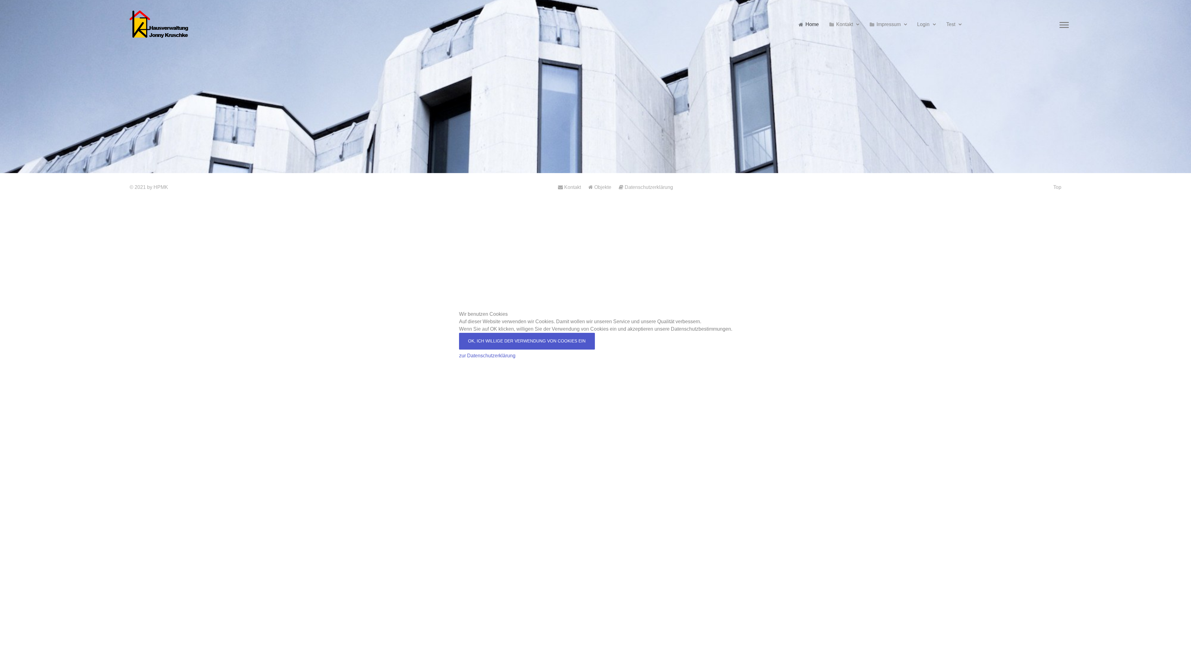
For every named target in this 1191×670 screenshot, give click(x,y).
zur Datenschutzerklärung (487, 355)
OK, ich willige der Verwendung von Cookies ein (527, 340)
